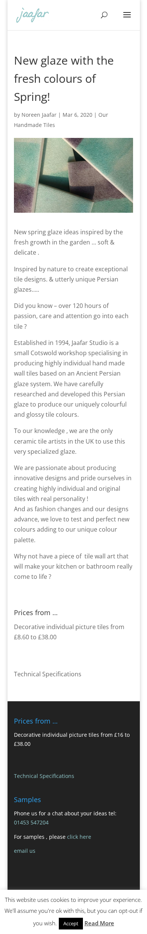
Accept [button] (70, 923)
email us (24, 850)
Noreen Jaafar (39, 114)
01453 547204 (31, 822)
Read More (99, 923)
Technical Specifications (47, 674)
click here (79, 836)
